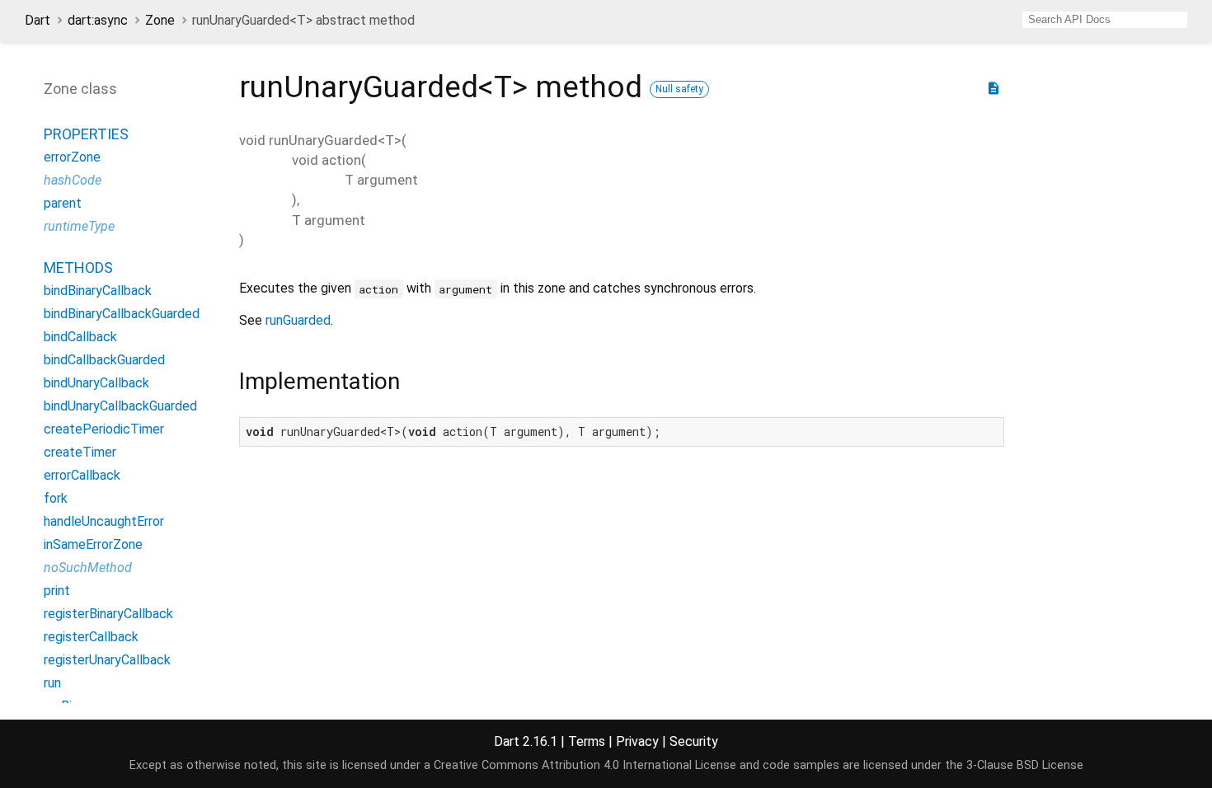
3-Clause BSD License (1024, 765)
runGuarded (298, 320)
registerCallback (91, 637)
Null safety (679, 89)
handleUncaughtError (104, 521)
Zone (160, 20)
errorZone (72, 157)
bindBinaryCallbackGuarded (122, 313)
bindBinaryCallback (98, 290)
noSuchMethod (88, 567)
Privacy (637, 741)
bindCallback (80, 337)
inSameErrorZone (93, 544)
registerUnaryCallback (107, 660)
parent (63, 203)
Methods (78, 267)
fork (56, 498)
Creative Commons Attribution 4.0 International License (585, 765)
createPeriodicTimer (104, 429)
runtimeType (79, 226)
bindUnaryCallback (96, 383)
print (57, 590)
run (52, 683)
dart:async (98, 20)
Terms (586, 741)
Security (693, 741)
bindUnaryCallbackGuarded (120, 406)
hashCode (72, 180)
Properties (86, 134)
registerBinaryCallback (108, 613)
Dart (37, 20)
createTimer (80, 452)
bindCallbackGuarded (104, 360)
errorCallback (82, 475)
